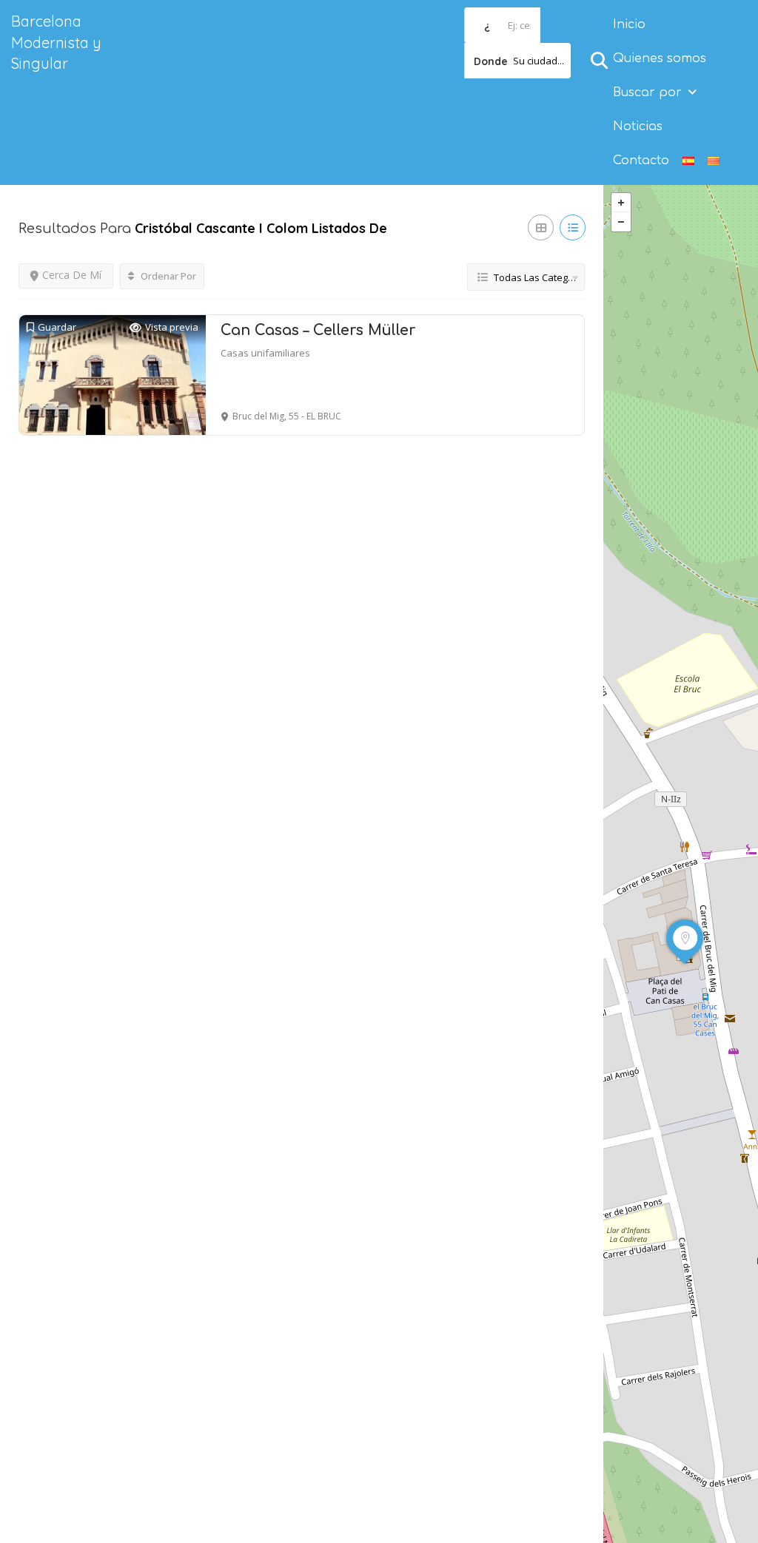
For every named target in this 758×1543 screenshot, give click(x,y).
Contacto (641, 160)
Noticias (638, 126)
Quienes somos (659, 58)
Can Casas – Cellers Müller (318, 330)
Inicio (629, 24)
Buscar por (647, 92)
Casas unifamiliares (265, 352)
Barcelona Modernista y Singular (56, 42)
